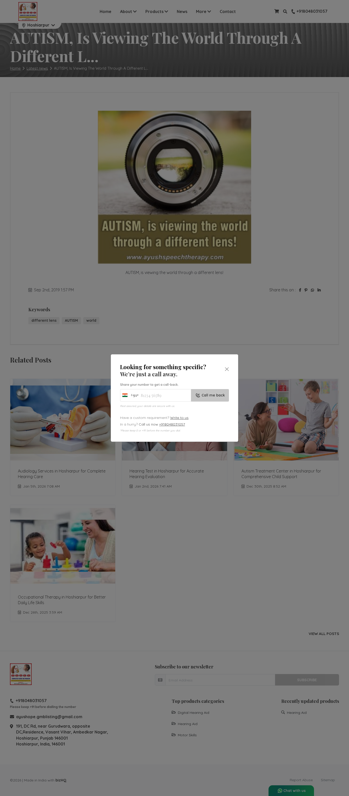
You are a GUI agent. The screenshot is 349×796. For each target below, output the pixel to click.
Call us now (162, 424)
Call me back (213, 395)
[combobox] (129, 395)
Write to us (179, 417)
